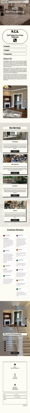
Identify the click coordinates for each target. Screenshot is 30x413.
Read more (4, 247)
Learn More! (15, 151)
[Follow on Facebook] (15, 408)
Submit (25, 405)
